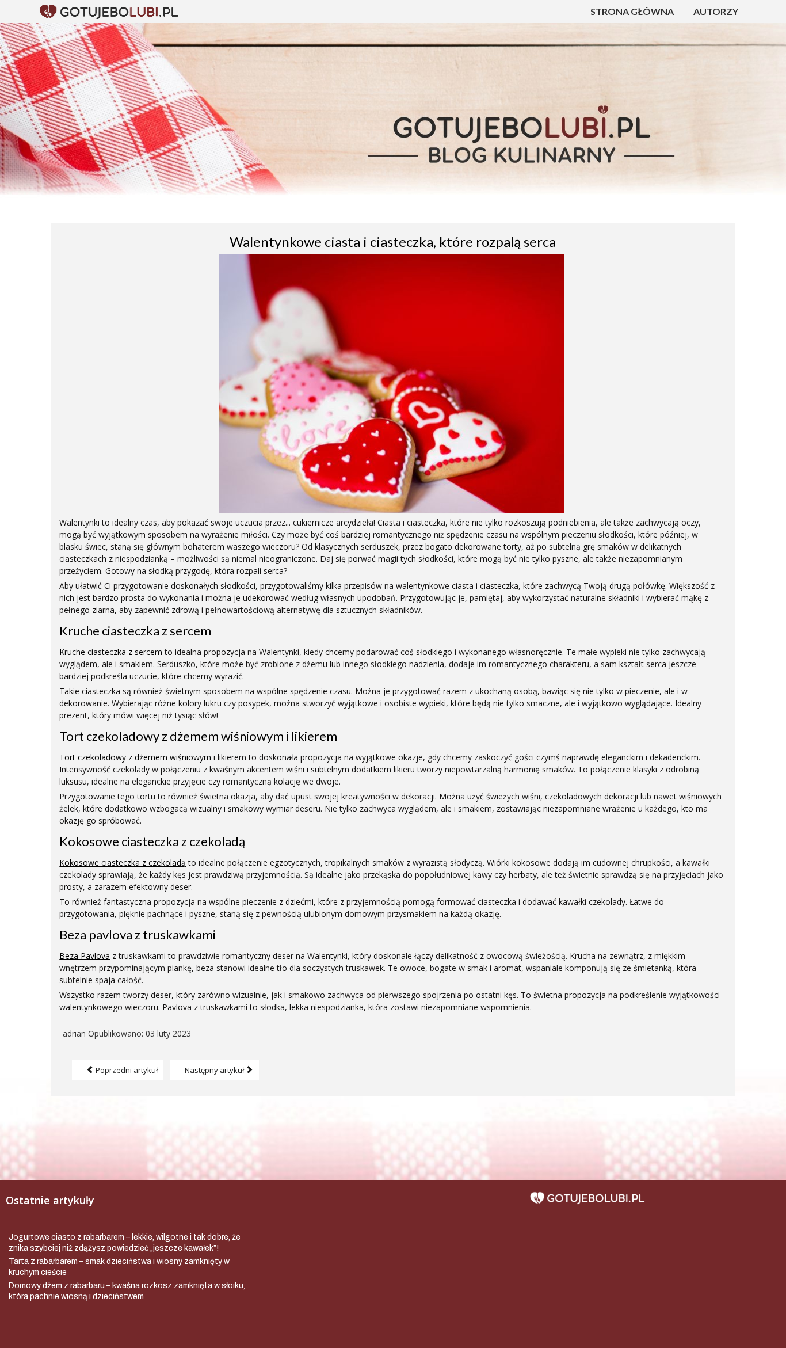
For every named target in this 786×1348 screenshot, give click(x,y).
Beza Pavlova (84, 955)
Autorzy (715, 11)
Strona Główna (632, 11)
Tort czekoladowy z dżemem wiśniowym (135, 757)
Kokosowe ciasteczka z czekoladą (122, 862)
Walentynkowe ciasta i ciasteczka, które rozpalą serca (393, 241)
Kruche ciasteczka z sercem (110, 651)
